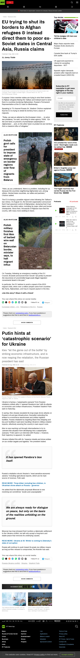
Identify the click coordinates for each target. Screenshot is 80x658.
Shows (23, 639)
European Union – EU (10, 307)
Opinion (23, 634)
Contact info (62, 642)
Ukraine (24, 563)
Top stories (58, 17)
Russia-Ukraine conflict (11, 563)
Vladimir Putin (34, 563)
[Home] (2, 2)
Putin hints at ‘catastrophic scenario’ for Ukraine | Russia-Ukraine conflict (41, 10)
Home (5, 16)
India (3, 644)
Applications (43, 634)
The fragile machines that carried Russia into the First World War (64, 191)
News (4, 631)
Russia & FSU (12, 16)
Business (5, 639)
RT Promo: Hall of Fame (66, 639)
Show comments (27, 322)
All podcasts (74, 201)
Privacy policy (63, 634)
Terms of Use (63, 631)
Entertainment (25, 636)
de (13, 621)
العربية (3, 621)
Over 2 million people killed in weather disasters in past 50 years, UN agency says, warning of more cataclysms (39, 609)
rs (18, 621)
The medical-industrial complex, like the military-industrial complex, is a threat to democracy (13, 609)
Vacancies (62, 647)
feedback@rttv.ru (34, 315)
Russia (39, 307)
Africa (4, 642)
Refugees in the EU (28, 307)
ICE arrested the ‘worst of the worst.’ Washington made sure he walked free (65, 145)
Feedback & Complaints (66, 644)
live (10, 2)
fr (16, 621)
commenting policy (22, 313)
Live (41, 631)
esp (7, 621)
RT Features (59, 125)
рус (10, 621)
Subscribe (64, 115)
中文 (21, 621)
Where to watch (45, 636)
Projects (23, 642)
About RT (62, 636)
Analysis (24, 631)
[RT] (31, 621)
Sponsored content (46, 642)
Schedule (43, 639)
